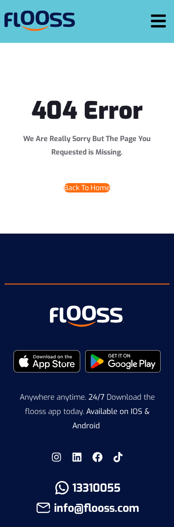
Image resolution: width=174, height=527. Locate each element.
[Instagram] (56, 457)
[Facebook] (97, 457)
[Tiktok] (118, 457)
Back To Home (87, 187)
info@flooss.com (96, 508)
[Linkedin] (76, 457)
